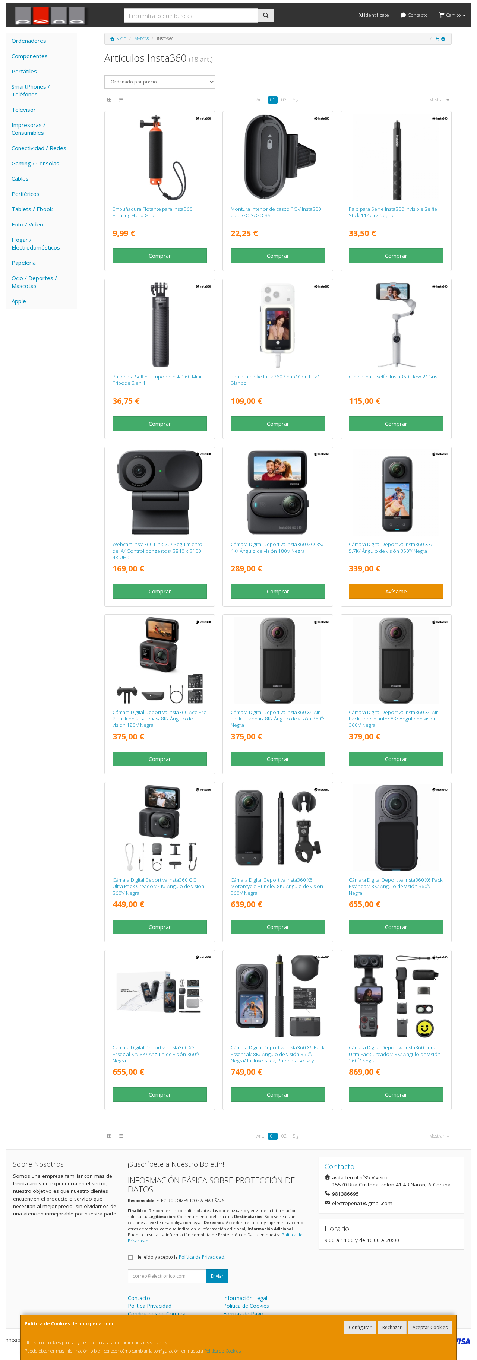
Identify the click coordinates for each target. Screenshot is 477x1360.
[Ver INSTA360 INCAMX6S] (396, 827)
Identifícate (376, 15)
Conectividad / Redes (39, 148)
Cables (20, 178)
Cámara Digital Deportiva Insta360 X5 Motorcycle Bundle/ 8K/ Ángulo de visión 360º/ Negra (277, 886)
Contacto (417, 15)
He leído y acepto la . (180, 1257)
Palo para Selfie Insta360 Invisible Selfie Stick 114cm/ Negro (393, 212)
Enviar (217, 1276)
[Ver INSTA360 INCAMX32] (396, 492)
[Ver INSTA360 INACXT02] (160, 324)
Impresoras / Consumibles (28, 128)
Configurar (360, 1327)
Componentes (30, 56)
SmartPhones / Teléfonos (31, 90)
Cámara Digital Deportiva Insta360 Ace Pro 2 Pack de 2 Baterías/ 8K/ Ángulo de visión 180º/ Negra (160, 719)
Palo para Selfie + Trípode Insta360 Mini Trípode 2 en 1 (157, 379)
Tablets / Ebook (32, 209)
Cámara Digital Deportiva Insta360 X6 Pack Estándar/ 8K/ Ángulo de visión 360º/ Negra (396, 886)
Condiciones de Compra (157, 1313)
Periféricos (26, 193)
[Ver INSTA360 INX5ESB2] (160, 995)
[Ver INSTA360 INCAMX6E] (278, 995)
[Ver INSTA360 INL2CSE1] (160, 492)
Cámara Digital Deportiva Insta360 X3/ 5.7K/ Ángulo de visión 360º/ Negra (391, 547)
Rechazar (392, 1327)
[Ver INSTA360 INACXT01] (396, 157)
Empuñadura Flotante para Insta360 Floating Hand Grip (153, 212)
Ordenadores (29, 40)
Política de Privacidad (201, 1257)
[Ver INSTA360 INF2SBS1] (396, 324)
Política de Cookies (222, 1351)
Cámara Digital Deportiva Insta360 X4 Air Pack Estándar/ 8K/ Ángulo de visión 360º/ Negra (278, 719)
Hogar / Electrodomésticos (36, 243)
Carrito (453, 15)
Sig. (296, 99)
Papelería (24, 262)
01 (272, 99)
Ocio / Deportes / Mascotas (34, 281)
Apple (19, 301)
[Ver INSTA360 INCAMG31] (278, 492)
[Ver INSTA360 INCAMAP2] (160, 660)
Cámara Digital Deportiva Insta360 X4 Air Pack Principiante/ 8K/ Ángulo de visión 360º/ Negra (393, 719)
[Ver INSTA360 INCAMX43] (396, 660)
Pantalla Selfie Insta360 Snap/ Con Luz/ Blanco (275, 379)
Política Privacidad (149, 1305)
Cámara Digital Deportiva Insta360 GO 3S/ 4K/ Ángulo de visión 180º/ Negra (277, 547)
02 (284, 99)
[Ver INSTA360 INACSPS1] (278, 324)
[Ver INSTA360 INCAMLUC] (396, 995)
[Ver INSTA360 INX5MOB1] (278, 827)
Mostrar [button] (437, 99)
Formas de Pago (243, 1313)
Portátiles (24, 71)
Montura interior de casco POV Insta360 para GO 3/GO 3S (276, 212)
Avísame (396, 591)
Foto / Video (27, 224)
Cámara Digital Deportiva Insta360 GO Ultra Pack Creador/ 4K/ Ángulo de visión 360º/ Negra (158, 886)
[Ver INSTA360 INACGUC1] (160, 827)
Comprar (160, 255)
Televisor (24, 109)
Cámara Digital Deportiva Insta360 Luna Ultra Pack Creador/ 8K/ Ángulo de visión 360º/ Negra (394, 1054)
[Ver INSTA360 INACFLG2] (160, 157)
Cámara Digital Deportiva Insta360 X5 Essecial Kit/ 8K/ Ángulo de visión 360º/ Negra (156, 1054)
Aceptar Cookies (430, 1327)
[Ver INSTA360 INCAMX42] (278, 660)
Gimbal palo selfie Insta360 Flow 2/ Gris (393, 376)
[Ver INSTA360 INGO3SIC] (278, 157)
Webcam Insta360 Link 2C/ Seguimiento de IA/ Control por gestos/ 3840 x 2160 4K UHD (157, 551)
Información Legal (245, 1298)
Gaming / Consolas (35, 163)
